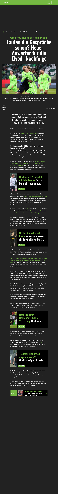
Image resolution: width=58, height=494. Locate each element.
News (7, 32)
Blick (28, 209)
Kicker (42, 342)
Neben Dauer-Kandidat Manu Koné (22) (35, 196)
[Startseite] (3, 32)
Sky (17, 288)
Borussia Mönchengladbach (29, 133)
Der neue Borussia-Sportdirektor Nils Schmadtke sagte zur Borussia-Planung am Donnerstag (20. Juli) (28, 163)
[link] (6, 2)
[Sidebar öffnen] (54, 2)
